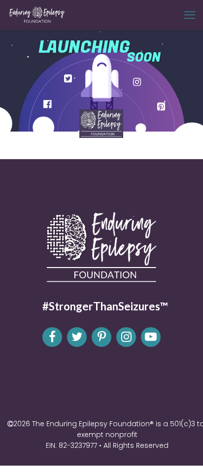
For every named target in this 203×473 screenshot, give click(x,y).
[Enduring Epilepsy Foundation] (37, 14)
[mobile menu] (189, 14)
